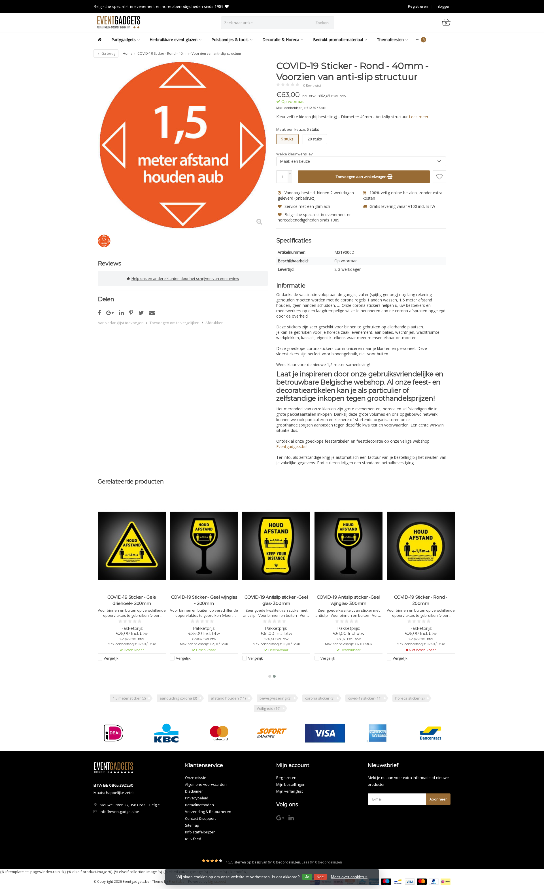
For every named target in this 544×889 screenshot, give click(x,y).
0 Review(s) (312, 85)
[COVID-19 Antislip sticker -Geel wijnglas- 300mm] (348, 546)
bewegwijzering (275, 698)
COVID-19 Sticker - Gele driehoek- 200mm (131, 600)
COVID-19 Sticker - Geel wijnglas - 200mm (204, 600)
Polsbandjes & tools (229, 39)
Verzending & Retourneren (208, 811)
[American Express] (378, 733)
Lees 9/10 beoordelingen (322, 862)
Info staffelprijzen (200, 832)
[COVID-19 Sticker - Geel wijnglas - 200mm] (204, 546)
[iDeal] (113, 733)
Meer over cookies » (349, 877)
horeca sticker (409, 698)
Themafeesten (390, 39)
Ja (307, 877)
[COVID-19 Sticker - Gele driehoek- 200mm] (132, 546)
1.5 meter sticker (129, 698)
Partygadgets (123, 39)
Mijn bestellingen (290, 784)
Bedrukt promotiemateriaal (338, 39)
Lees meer (418, 116)
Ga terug (108, 53)
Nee (320, 877)
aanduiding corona (178, 698)
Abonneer (438, 799)
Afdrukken (214, 322)
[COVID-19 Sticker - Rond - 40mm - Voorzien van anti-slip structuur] (183, 145)
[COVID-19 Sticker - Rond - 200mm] (421, 546)
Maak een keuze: (297, 129)
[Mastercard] (219, 733)
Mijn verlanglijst (289, 791)
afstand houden (228, 698)
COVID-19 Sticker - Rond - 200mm (420, 600)
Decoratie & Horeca (280, 39)
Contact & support (200, 818)
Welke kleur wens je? (294, 154)
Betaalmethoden (199, 804)
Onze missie (195, 777)
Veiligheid (268, 708)
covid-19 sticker (364, 698)
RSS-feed (193, 838)
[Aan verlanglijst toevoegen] (439, 176)
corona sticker (319, 698)
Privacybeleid (196, 798)
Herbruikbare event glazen (173, 39)
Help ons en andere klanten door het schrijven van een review (185, 278)
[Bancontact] (430, 733)
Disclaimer (194, 791)
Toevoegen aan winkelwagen (361, 176)
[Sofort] (272, 733)
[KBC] (166, 733)
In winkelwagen (129, 668)
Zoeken (322, 22)
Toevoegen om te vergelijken (174, 322)
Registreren (418, 6)
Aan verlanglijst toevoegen (121, 322)
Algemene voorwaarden (206, 784)
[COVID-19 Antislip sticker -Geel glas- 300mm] (276, 546)
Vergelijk (111, 658)
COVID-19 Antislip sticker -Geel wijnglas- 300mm (348, 600)
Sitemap (192, 825)
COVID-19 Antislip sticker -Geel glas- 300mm (276, 600)
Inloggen (443, 6)
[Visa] (325, 733)
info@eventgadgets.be (119, 811)
